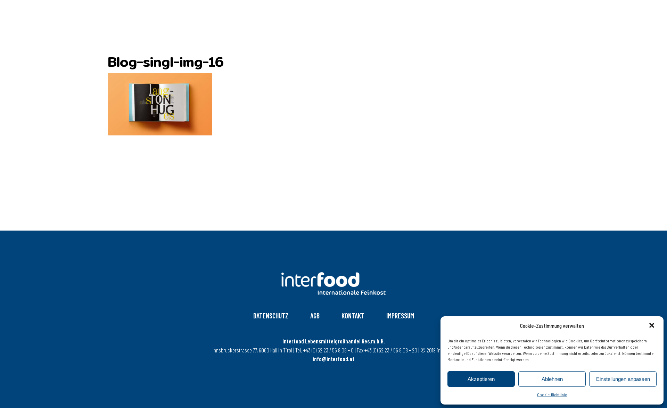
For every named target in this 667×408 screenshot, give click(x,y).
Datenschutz (270, 315)
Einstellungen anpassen (623, 379)
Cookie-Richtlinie (552, 394)
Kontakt (352, 315)
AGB (315, 315)
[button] (652, 326)
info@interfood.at (333, 358)
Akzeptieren (481, 379)
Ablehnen (552, 379)
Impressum (400, 315)
